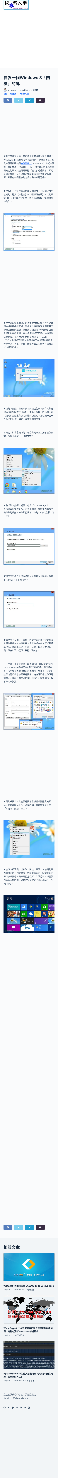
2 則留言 (30, 1289)
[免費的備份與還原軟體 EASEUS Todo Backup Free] (29, 1267)
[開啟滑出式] (53, 5)
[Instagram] (13, 1408)
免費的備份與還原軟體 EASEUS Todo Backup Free (29, 1285)
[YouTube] (29, 1408)
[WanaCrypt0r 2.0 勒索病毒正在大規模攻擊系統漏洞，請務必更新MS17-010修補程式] (29, 1309)
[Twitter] (18, 100)
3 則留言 (34, 90)
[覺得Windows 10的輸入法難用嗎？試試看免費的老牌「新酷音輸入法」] (29, 1355)
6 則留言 (30, 1381)
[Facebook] (8, 100)
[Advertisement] (29, 38)
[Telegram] (29, 100)
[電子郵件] (40, 100)
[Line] (21, 1408)
